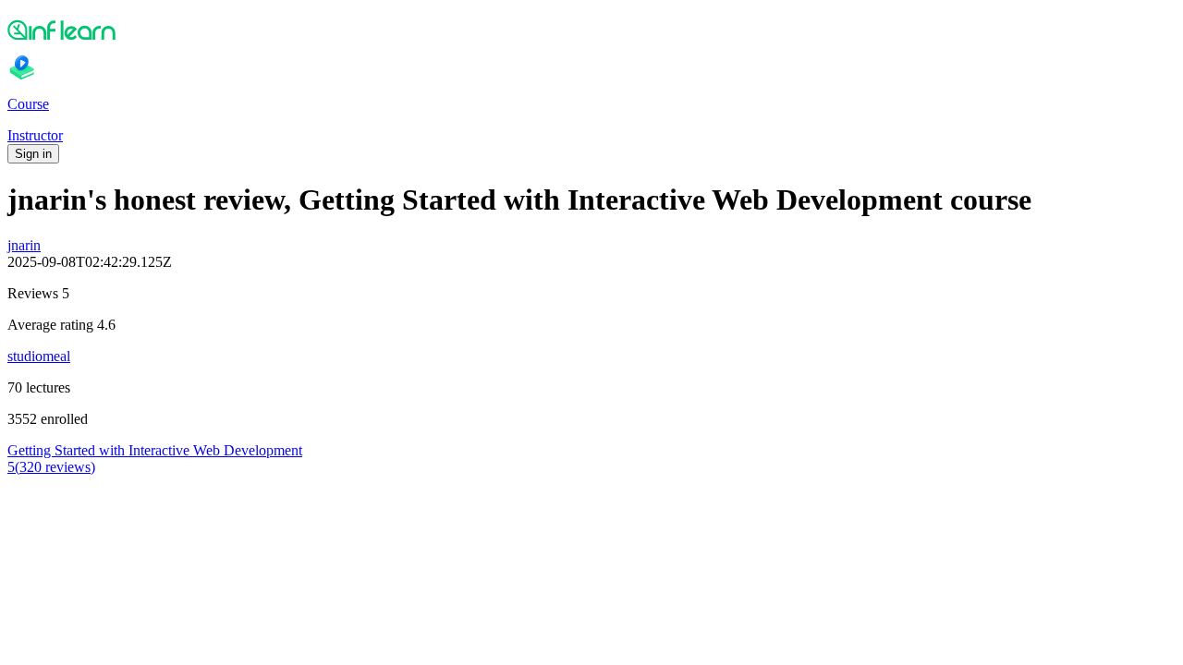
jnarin (24, 245)
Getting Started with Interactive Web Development (154, 450)
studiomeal (38, 356)
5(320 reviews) (51, 467)
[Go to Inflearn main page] (591, 29)
